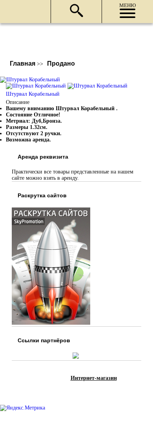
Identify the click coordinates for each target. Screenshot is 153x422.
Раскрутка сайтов (42, 195)
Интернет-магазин (94, 378)
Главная (22, 63)
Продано (61, 63)
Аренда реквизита (43, 157)
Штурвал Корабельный (33, 94)
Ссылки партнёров (44, 340)
